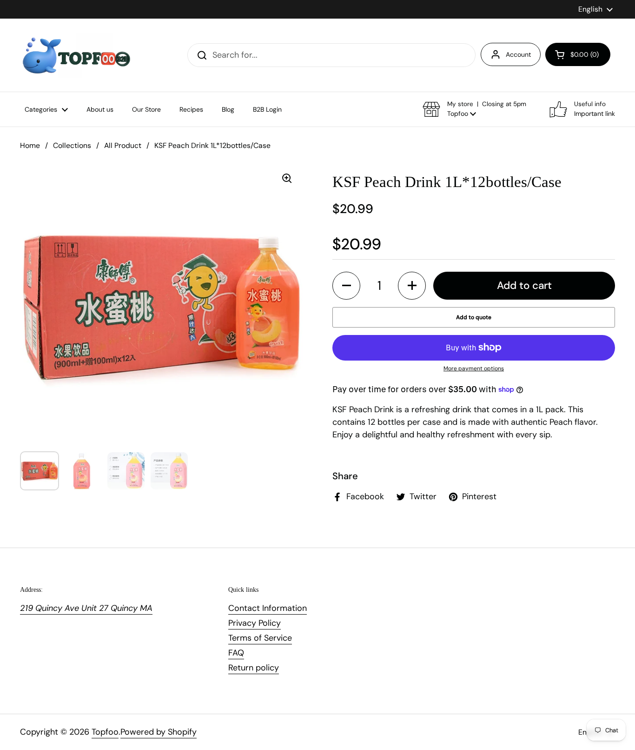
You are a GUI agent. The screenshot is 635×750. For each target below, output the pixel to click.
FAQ (236, 652)
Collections (72, 145)
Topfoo (105, 731)
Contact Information (267, 608)
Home (30, 145)
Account (518, 54)
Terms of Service (260, 637)
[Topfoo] (75, 55)
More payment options (473, 368)
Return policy (253, 667)
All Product (122, 145)
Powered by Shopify (158, 731)
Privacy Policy (254, 623)
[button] (577, 54)
